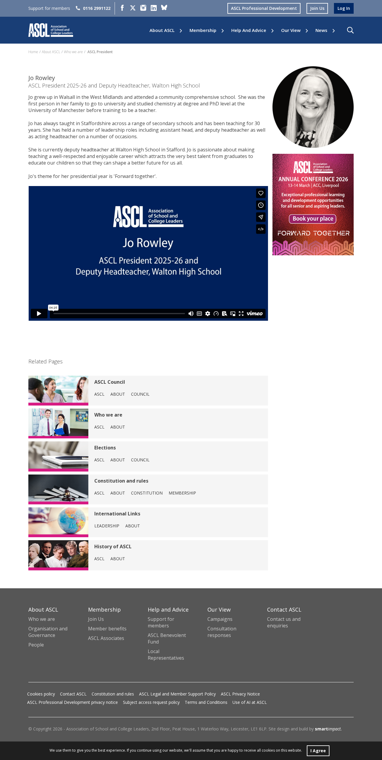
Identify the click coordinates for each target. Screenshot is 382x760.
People (36, 644)
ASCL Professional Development (264, 8)
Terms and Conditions (206, 702)
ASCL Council (109, 382)
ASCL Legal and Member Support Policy (177, 694)
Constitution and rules (121, 481)
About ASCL (162, 30)
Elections (105, 447)
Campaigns (219, 619)
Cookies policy (41, 694)
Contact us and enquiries (284, 622)
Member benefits (107, 628)
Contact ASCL (73, 694)
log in (344, 8)
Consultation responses (221, 631)
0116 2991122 (96, 8)
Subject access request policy (151, 702)
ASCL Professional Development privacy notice (72, 702)
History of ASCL (113, 546)
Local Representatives (166, 654)
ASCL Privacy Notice (240, 694)
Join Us (96, 619)
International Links (117, 513)
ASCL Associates (106, 638)
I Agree (318, 750)
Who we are (73, 51)
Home (33, 51)
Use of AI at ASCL (249, 702)
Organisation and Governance (47, 631)
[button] (350, 30)
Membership (203, 30)
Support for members (161, 622)
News (321, 30)
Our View (291, 30)
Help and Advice (248, 30)
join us (317, 8)
